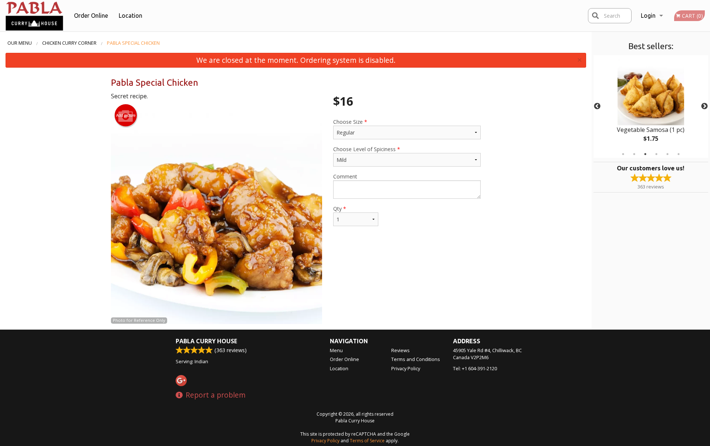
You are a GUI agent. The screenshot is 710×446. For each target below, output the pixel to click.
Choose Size (350, 121)
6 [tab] (678, 154)
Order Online (91, 15)
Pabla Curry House (206, 341)
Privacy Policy (405, 368)
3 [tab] (645, 154)
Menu (336, 350)
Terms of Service (367, 441)
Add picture (126, 115)
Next (704, 106)
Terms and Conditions (415, 359)
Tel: (475, 368)
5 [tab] (667, 154)
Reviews (400, 350)
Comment (345, 176)
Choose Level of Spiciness (366, 149)
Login (648, 15)
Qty (339, 208)
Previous (597, 106)
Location (130, 15)
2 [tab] (634, 154)
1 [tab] (623, 154)
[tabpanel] (650, 106)
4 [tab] (656, 154)
